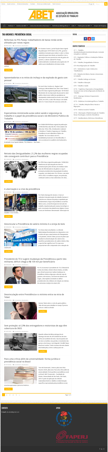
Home (3, 4)
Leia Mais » (8, 70)
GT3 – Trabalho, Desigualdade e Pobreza (86, 62)
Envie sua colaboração (43, 4)
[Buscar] (105, 4)
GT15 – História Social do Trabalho (84, 109)
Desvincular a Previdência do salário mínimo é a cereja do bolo (34, 224)
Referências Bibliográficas (60, 26)
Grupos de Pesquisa (100, 26)
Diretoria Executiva (22, 4)
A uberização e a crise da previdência (22, 189)
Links (73, 26)
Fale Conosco (57, 4)
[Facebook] (89, 4)
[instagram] (93, 4)
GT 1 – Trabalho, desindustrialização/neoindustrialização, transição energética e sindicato (89, 52)
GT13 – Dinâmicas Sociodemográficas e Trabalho (89, 101)
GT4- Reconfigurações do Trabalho (84, 65)
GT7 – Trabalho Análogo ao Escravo (84, 79)
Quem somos (11, 4)
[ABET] (54, 14)
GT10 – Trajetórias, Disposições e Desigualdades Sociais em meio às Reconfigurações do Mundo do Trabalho (89, 91)
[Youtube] (91, 4)
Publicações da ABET (84, 26)
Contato (32, 4)
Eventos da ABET (22, 26)
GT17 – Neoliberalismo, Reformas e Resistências (88, 118)
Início (4, 25)
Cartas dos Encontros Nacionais (39, 26)
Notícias (10, 26)
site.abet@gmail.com (12, 412)
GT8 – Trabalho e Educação (82, 82)
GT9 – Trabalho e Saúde (81, 86)
